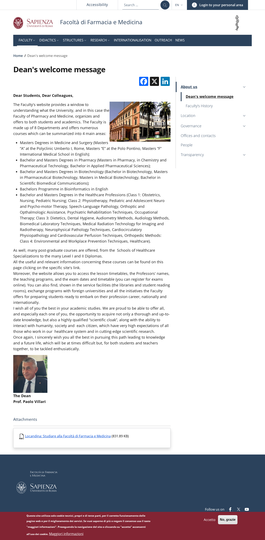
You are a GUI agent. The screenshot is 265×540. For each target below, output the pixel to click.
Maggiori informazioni (66, 534)
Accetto (210, 519)
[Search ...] (165, 5)
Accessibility (97, 4)
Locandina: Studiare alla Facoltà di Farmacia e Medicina (68, 436)
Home (18, 55)
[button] (179, 5)
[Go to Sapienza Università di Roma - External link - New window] (36, 23)
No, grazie (228, 519)
